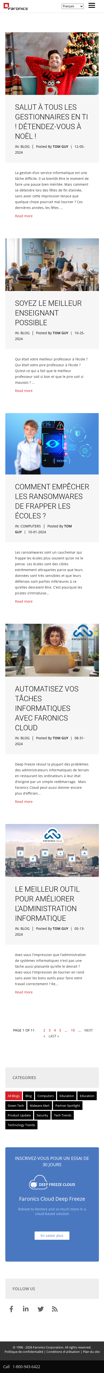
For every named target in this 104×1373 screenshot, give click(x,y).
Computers (31, 526)
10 (73, 1030)
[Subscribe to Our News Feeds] (55, 1310)
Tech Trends (62, 1115)
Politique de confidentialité (24, 1351)
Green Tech (16, 1105)
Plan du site (91, 1351)
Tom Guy (60, 146)
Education (66, 1096)
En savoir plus (52, 1235)
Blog (25, 146)
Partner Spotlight (67, 1105)
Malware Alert (40, 1105)
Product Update (19, 1115)
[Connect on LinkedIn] (26, 1310)
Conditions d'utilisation (63, 1351)
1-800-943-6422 (26, 1366)
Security (42, 1115)
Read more (24, 216)
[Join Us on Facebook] (12, 1310)
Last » (54, 1036)
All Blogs (14, 1096)
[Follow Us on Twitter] (41, 1310)
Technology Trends (21, 1125)
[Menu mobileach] (90, 6)
